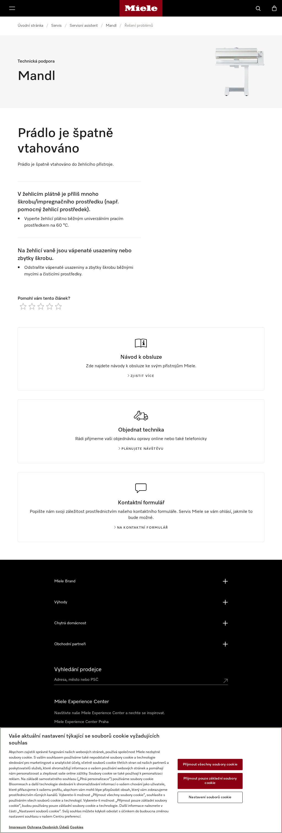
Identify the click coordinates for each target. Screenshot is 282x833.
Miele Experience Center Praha (81, 722)
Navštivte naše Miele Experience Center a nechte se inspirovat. (109, 713)
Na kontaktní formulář (142, 527)
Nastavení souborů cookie (210, 797)
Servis (56, 26)
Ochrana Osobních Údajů (48, 827)
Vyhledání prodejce (78, 669)
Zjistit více (142, 376)
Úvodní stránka (30, 26)
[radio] (23, 306)
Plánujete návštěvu (142, 449)
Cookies (76, 827)
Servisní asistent (84, 26)
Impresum (17, 827)
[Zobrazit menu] (12, 8)
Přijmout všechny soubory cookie (210, 764)
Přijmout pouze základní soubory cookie (210, 781)
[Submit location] (225, 681)
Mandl (111, 26)
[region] (141, 780)
